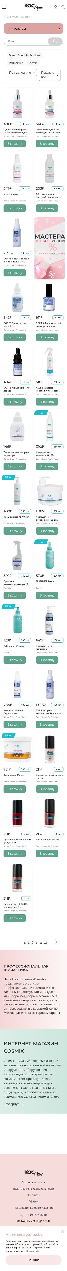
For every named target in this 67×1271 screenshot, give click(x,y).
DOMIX (33, 63)
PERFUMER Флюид (14, 645)
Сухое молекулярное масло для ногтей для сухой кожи (48, 132)
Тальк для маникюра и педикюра (16, 454)
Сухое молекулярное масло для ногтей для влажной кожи (15, 132)
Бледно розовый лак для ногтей (49, 776)
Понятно (33, 1260)
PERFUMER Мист (45, 581)
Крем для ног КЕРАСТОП (17, 516)
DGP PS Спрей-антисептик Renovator (48, 712)
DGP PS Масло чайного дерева (16, 389)
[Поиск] (63, 7)
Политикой (32, 1251)
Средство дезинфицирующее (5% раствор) (17, 584)
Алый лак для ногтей (47, 839)
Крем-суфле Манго (14, 775)
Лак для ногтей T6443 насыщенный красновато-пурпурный (17, 906)
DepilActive (16, 63)
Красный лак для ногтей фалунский (17, 841)
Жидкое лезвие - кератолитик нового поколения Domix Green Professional (49, 392)
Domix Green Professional (25, 55)
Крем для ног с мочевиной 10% (45, 454)
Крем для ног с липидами (44, 647)
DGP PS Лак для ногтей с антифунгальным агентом (49, 326)
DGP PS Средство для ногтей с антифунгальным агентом (15, 328)
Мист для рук (11, 194)
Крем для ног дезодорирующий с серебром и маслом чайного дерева (47, 521)
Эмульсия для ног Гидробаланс (13, 712)
